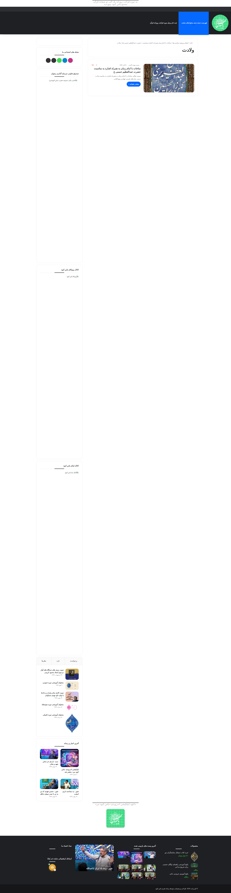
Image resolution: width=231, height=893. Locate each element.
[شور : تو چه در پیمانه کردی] (150, 868)
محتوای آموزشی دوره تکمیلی (53, 715)
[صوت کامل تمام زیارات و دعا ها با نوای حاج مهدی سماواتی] (72, 696)
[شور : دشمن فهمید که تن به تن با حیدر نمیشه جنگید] (49, 784)
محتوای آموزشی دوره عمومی (53, 683)
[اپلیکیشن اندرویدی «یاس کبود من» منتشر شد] (70, 758)
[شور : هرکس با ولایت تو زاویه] (123, 875)
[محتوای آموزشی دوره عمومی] (72, 685)
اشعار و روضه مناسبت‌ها (180, 43)
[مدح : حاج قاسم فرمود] (150, 875)
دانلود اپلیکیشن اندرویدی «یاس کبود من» (115, 804)
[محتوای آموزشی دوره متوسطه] (72, 707)
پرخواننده (73, 661)
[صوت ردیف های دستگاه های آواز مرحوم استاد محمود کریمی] (72, 674)
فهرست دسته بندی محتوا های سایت (194, 23)
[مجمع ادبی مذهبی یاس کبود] (220, 23)
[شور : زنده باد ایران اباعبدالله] (150, 854)
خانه (191, 43)
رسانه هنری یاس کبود (162, 889)
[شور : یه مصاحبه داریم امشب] (70, 784)
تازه (58, 661)
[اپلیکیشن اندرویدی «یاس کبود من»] (115, 818)
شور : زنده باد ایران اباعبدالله (99, 868)
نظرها (44, 661)
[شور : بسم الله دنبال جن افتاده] (136, 875)
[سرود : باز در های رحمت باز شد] (123, 868)
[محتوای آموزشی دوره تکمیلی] (72, 723)
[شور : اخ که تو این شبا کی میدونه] (136, 868)
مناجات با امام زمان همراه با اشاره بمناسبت (156, 43)
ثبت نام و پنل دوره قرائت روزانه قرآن (163, 23)
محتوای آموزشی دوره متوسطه (53, 704)
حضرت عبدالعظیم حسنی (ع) (131, 43)
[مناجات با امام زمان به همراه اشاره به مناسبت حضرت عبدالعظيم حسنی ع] (169, 78)
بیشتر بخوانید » (133, 84)
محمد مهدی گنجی (134, 65)
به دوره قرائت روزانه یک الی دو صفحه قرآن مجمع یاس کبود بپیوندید (115, 3)
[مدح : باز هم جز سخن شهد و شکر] (49, 754)
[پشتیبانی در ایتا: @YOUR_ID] (52, 867)
